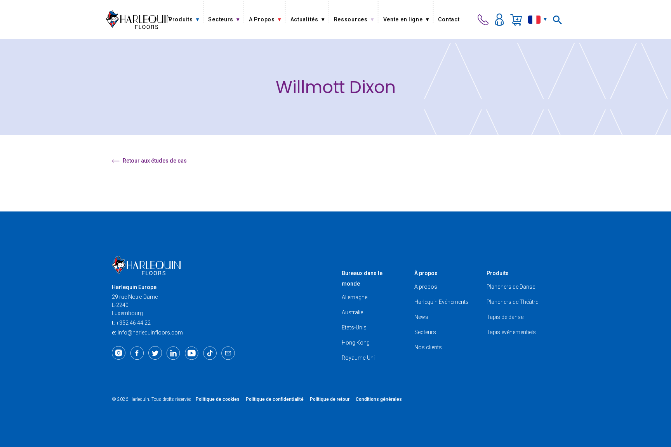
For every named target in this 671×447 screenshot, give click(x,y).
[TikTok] (210, 353)
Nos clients (428, 347)
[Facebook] (137, 353)
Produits (498, 273)
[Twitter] (155, 353)
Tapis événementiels (511, 332)
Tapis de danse (505, 317)
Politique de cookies (218, 399)
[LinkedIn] (173, 353)
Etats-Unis (354, 327)
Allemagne (354, 297)
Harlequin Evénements (441, 302)
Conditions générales (379, 399)
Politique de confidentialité (275, 399)
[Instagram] (118, 353)
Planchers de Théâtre (512, 302)
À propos (426, 273)
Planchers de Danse (511, 287)
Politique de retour (329, 399)
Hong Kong (356, 343)
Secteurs (425, 332)
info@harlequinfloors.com (150, 332)
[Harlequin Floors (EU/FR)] (138, 19)
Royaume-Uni (358, 358)
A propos (425, 287)
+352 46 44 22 (133, 323)
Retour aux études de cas (155, 161)
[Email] (228, 353)
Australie (352, 312)
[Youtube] (191, 353)
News (421, 317)
